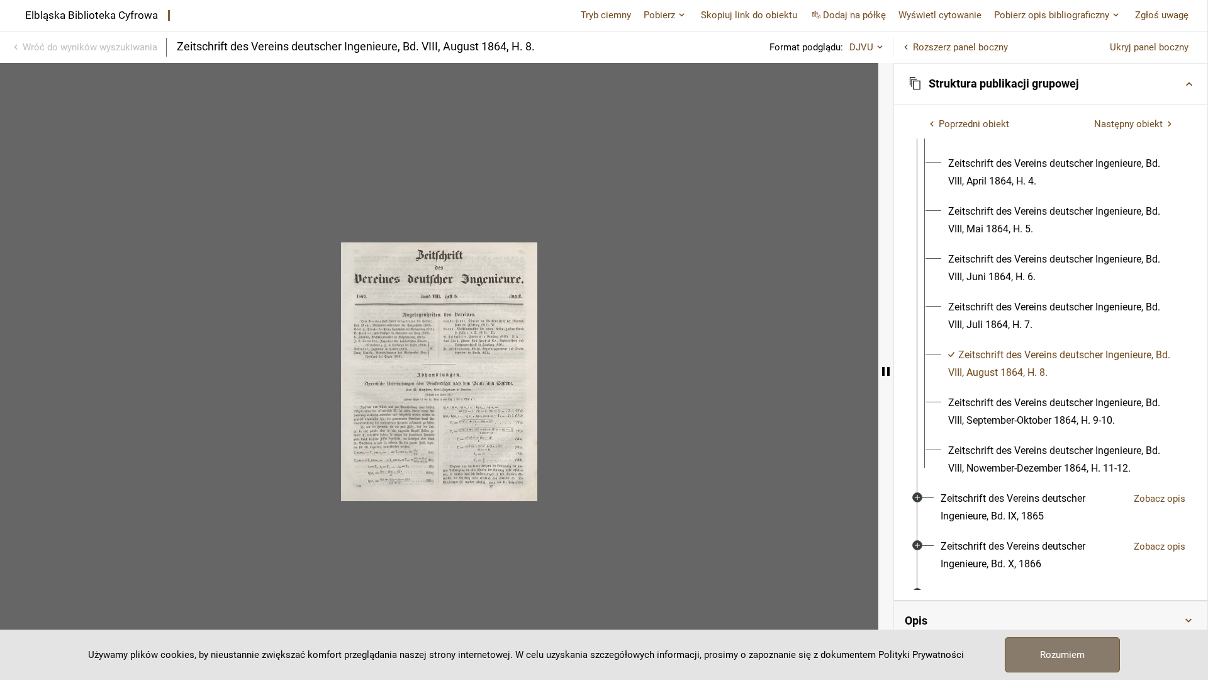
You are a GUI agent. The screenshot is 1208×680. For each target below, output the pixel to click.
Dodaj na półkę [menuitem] (854, 15)
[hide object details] (885, 371)
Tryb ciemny (606, 15)
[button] (1050, 84)
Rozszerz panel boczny (960, 47)
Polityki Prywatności (921, 654)
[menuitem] (1062, 172)
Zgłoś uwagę (1161, 15)
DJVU (861, 47)
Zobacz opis (1159, 498)
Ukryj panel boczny (1149, 47)
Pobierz (659, 15)
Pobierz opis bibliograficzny (1051, 15)
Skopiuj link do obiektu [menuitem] (749, 15)
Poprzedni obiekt (974, 124)
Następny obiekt (1128, 124)
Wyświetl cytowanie (940, 15)
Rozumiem (1062, 654)
